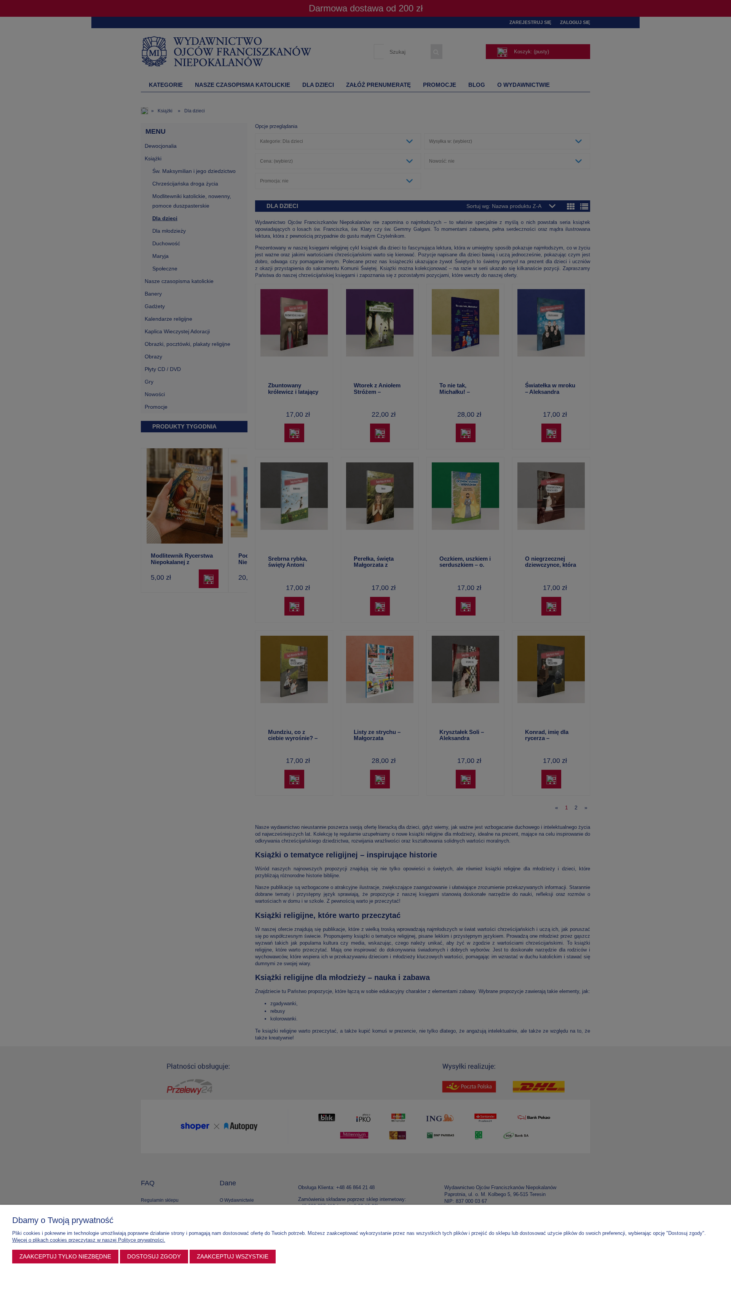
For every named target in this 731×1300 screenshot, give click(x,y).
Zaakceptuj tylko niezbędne (65, 1256)
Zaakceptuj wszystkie (232, 1256)
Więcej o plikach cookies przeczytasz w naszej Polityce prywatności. (88, 1240)
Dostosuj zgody (154, 1256)
